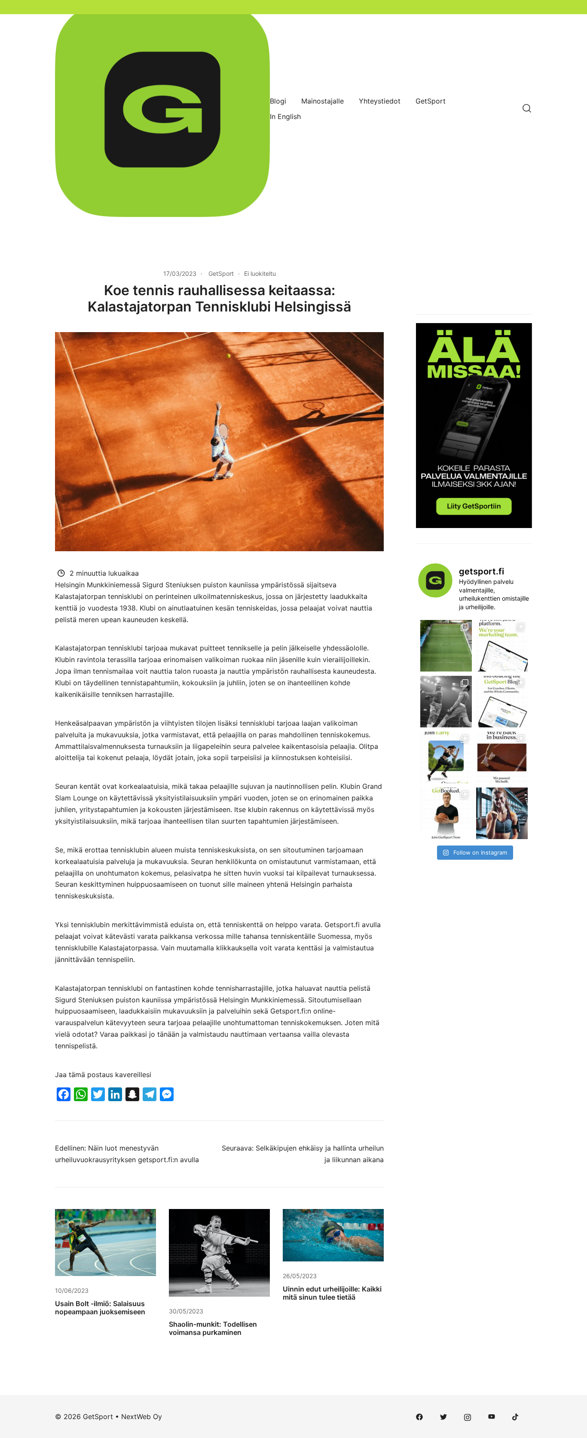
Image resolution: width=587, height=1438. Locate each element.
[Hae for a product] (527, 109)
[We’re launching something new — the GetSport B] (502, 701)
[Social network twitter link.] (443, 1416)
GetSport (431, 101)
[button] (419, 274)
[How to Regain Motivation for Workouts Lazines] (502, 813)
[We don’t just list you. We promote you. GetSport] (502, 646)
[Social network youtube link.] (491, 1416)
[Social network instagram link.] (467, 1416)
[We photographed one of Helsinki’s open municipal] (446, 646)
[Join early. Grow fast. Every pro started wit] (446, 757)
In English (285, 116)
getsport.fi (155, 1159)
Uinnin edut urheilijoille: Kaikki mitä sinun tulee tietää (332, 1293)
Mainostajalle (322, 101)
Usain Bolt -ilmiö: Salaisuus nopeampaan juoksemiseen (100, 1307)
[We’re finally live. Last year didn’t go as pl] (502, 757)
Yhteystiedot (380, 101)
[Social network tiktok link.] (515, 1416)
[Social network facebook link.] (419, 1416)
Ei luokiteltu (260, 273)
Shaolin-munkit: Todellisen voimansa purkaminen (213, 1328)
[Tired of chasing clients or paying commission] (446, 813)
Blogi (278, 101)
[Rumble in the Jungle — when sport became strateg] (446, 701)
